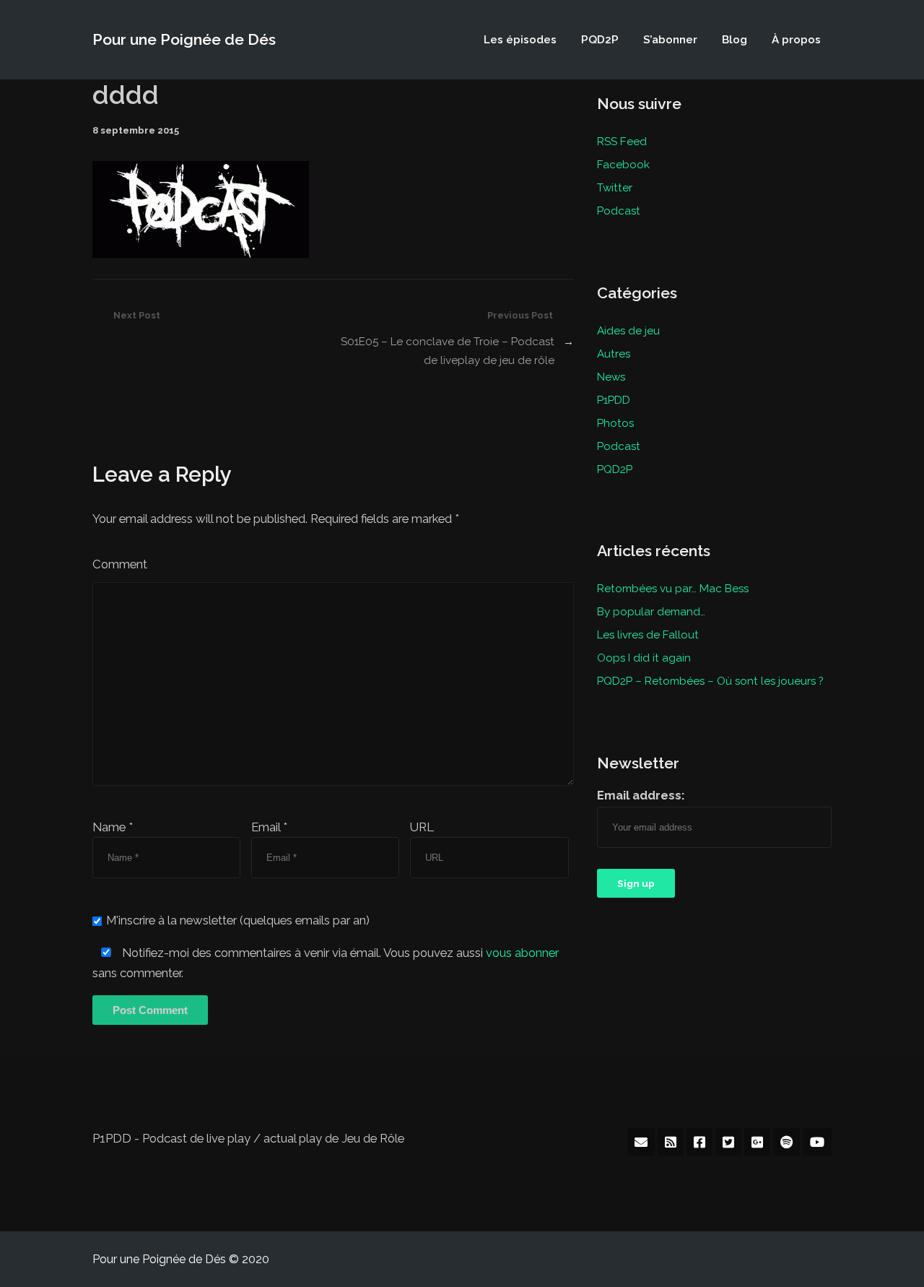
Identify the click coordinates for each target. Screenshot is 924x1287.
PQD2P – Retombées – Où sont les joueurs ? (710, 681)
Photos (615, 423)
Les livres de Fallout (648, 634)
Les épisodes (520, 39)
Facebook (623, 164)
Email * (269, 827)
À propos (796, 39)
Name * (112, 827)
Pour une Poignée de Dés (184, 39)
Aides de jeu (628, 330)
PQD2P (600, 39)
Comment (119, 564)
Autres (613, 353)
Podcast (618, 210)
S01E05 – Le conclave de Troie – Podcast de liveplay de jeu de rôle (447, 351)
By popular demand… (651, 611)
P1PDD (613, 400)
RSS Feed (622, 141)
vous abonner (522, 952)
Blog (734, 39)
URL (422, 827)
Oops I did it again (644, 657)
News (611, 377)
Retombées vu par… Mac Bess (673, 588)
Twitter (614, 187)
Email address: (640, 795)
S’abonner (670, 39)
